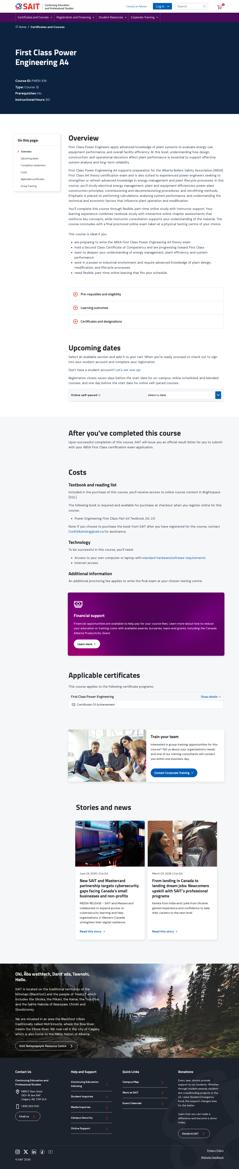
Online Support (80, 1128)
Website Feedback (212, 1157)
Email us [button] (24, 1116)
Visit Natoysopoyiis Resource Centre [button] (42, 1046)
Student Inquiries (82, 1096)
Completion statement (33, 165)
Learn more (84, 644)
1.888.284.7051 (30, 1106)
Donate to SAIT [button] (190, 1133)
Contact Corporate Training (172, 773)
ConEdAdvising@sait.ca (86, 531)
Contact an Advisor (136, 6)
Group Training (29, 186)
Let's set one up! (128, 370)
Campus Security (82, 1117)
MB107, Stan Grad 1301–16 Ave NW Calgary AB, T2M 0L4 (33, 1095)
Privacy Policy (215, 1150)
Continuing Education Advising (85, 1084)
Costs (24, 172)
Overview (26, 151)
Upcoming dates (29, 158)
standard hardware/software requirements (174, 558)
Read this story (91, 931)
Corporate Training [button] (142, 17)
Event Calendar (132, 1103)
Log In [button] (160, 6)
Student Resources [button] (111, 17)
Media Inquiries (80, 1107)
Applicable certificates (32, 179)
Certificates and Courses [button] (33, 17)
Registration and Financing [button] (74, 17)
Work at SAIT (130, 1092)
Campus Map (130, 1082)
